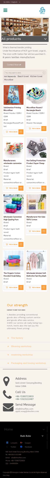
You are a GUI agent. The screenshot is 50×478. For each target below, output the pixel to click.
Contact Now (13, 65)
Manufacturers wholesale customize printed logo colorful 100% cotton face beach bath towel (13, 162)
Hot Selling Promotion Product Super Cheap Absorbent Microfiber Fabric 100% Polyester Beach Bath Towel (36, 162)
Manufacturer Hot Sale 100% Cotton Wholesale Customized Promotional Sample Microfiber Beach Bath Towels (36, 218)
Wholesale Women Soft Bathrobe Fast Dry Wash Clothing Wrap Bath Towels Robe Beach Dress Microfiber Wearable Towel (36, 274)
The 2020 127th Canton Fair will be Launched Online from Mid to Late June (25, 54)
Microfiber (8, 80)
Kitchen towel (36, 76)
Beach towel (23, 76)
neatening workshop (22, 355)
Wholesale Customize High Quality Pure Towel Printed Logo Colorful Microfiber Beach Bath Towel (13, 218)
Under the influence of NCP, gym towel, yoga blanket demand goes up (25, 51)
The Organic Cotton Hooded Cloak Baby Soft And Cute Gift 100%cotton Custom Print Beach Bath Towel (13, 274)
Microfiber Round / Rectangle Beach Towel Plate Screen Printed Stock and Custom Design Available (35, 109)
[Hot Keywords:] (44, 73)
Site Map (6, 475)
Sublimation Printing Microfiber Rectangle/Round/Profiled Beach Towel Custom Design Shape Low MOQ (13, 109)
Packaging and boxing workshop (28, 363)
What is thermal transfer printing (17, 47)
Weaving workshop (21, 346)
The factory (17, 338)
